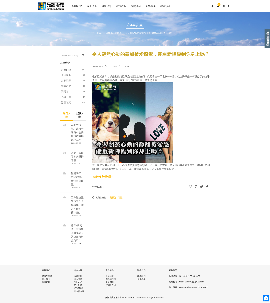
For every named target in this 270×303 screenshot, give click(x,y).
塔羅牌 (112, 197)
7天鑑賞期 (78, 288)
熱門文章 (66, 115)
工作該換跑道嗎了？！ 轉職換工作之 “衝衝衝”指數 (77, 205)
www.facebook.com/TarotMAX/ (193, 287)
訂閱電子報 (111, 285)
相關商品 (136, 6)
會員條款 (110, 276)
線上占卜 (92, 6)
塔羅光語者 (47, 276)
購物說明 (73, 75)
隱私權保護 (111, 279)
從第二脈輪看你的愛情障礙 (77, 156)
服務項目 (46, 282)
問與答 (73, 91)
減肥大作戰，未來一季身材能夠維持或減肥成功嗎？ (77, 132)
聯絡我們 (141, 276)
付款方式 (78, 282)
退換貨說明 (79, 291)
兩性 (120, 197)
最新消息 (107, 6)
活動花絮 (73, 102)
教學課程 (121, 6)
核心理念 (46, 279)
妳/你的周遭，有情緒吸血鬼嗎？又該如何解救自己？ (77, 233)
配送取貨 (78, 285)
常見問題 (73, 80)
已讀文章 (79, 115)
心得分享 (151, 6)
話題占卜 (119, 33)
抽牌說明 (78, 276)
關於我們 (77, 6)
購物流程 (78, 279)
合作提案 (141, 279)
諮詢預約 (165, 6)
